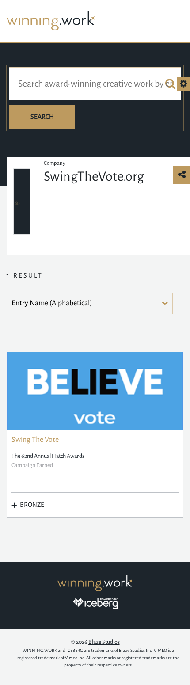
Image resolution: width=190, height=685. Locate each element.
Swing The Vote (35, 440)
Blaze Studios (104, 642)
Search (42, 116)
